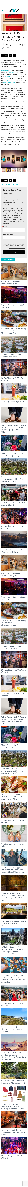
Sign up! (14, 614)
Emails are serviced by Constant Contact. (10, 610)
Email (4, 588)
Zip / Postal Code (7, 596)
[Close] (26, 569)
